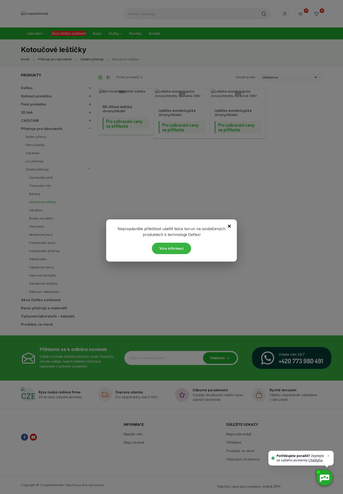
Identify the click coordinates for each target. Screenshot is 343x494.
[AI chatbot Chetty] (324, 477)
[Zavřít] (329, 456)
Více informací (171, 248)
